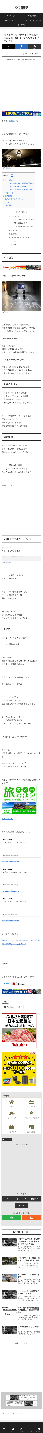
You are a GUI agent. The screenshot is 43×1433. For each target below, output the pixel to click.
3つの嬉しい (8, 180)
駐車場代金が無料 (17, 186)
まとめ (6, 202)
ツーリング (7, 1139)
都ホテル (8, 168)
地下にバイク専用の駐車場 (21, 183)
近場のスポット (10, 193)
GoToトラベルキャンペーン (14, 199)
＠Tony (12, 121)
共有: (9, 205)
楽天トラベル (7, 819)
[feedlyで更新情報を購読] (11, 1217)
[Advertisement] (21, 85)
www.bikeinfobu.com (10, 861)
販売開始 (7, 196)
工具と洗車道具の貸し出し (21, 190)
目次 (18, 212)
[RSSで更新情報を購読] (31, 1217)
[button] (34, 46)
